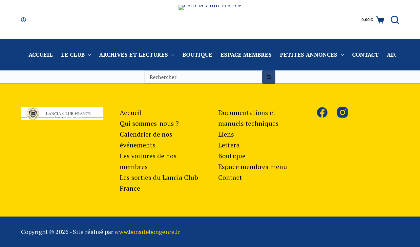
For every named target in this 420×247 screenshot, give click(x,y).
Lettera (229, 145)
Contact (365, 54)
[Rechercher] (395, 20)
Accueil (41, 54)
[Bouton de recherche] (268, 77)
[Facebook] (322, 112)
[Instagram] (342, 112)
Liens (226, 134)
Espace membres (246, 54)
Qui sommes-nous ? (149, 123)
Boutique (197, 54)
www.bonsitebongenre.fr (147, 232)
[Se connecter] (23, 19)
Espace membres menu (252, 166)
